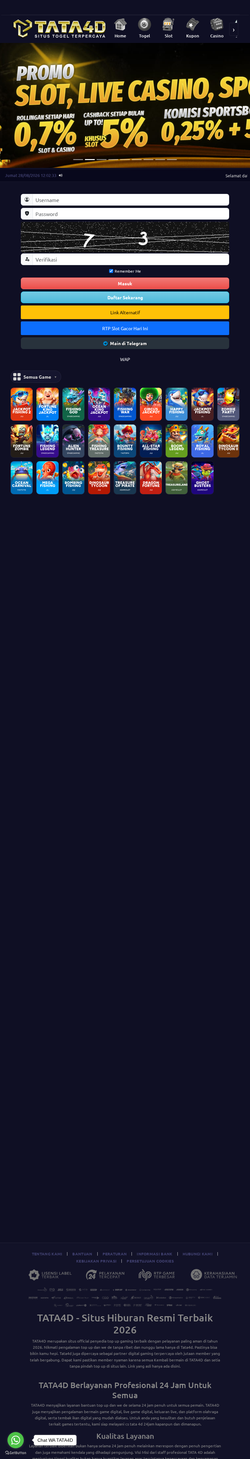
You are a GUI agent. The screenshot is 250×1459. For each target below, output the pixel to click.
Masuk (125, 283)
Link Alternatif (125, 312)
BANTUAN (82, 1253)
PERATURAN (115, 1253)
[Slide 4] (113, 159)
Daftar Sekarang (125, 297)
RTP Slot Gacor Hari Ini (125, 328)
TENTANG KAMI (47, 1253)
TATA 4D (195, 1452)
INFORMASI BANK (154, 1253)
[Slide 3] (101, 159)
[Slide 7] (148, 159)
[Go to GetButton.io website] (15, 1452)
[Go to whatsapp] (15, 1440)
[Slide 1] (78, 159)
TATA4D (39, 1341)
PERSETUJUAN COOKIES (150, 1260)
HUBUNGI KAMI (198, 1253)
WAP (125, 359)
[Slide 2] (90, 159)
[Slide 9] (172, 159)
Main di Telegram (128, 343)
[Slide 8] (160, 159)
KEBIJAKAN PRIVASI (96, 1260)
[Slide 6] (137, 159)
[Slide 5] (125, 159)
